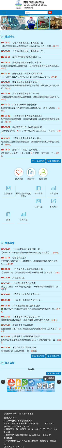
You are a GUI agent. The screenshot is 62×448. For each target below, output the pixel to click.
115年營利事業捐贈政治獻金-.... (26, 57)
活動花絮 (38, 206)
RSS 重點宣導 (38, 356)
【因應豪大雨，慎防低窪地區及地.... (28, 269)
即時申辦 (38, 193)
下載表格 (54, 206)
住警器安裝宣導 (19, 258)
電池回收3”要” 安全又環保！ (25, 347)
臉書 (8, 219)
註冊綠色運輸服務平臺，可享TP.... (27, 62)
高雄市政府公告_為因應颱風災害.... (28, 127)
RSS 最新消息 (38, 161)
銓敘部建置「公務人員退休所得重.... (28, 73)
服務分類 (43, 179)
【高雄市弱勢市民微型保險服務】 (27, 116)
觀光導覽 (19, 179)
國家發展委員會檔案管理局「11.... (27, 82)
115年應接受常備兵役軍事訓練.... (27, 306)
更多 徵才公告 (54, 373)
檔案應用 (31, 179)
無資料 (31, 369)
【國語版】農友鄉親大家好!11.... (27, 294)
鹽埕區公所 (31, 5)
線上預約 (54, 193)
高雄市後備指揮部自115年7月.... (26, 93)
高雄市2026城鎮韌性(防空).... (25, 104)
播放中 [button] (51, 378)
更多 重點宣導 (54, 356)
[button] (50, 12)
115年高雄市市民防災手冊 (24, 283)
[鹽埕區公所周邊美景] (31, 22)
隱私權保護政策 (26, 413)
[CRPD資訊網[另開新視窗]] (31, 385)
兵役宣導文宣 (18, 277)
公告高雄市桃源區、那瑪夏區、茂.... (28, 43)
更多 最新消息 (54, 161)
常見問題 (23, 219)
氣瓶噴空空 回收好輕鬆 (22, 325)
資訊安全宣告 (10, 413)
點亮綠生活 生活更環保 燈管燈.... (27, 336)
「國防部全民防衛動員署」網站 (26, 138)
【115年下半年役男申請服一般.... (27, 249)
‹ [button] (3, 382)
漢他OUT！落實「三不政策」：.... (27, 150)
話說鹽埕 (8, 193)
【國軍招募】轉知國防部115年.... (27, 317)
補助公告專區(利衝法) (23, 194)
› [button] (59, 382)
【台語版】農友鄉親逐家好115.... (27, 300)
